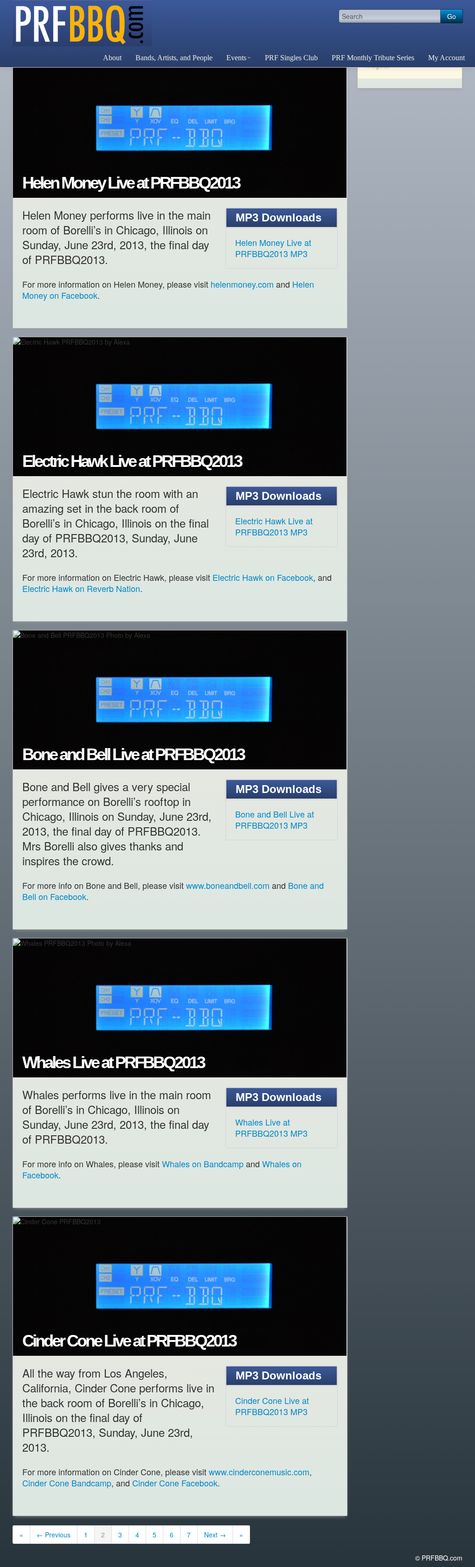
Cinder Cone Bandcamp (66, 1483)
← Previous (54, 1534)
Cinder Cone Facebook (175, 1483)
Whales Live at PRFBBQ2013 (113, 1062)
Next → (215, 1534)
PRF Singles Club (291, 58)
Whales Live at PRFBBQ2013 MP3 (271, 1127)
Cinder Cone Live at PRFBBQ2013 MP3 (272, 1405)
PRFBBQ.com (82, 23)
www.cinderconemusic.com (259, 1472)
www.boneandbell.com (228, 885)
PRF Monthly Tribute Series (373, 58)
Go (451, 16)
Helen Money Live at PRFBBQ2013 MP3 (273, 247)
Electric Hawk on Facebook (262, 577)
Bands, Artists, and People (173, 58)
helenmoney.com (242, 284)
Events (236, 58)
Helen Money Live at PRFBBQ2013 (130, 183)
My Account (446, 58)
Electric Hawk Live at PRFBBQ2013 (131, 461)
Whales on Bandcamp (203, 1164)
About (112, 58)
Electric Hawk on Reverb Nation (81, 588)
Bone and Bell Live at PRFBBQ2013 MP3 (274, 819)
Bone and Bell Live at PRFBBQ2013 (133, 754)
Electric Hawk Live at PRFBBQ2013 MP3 (274, 526)
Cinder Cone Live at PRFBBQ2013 (129, 1341)
